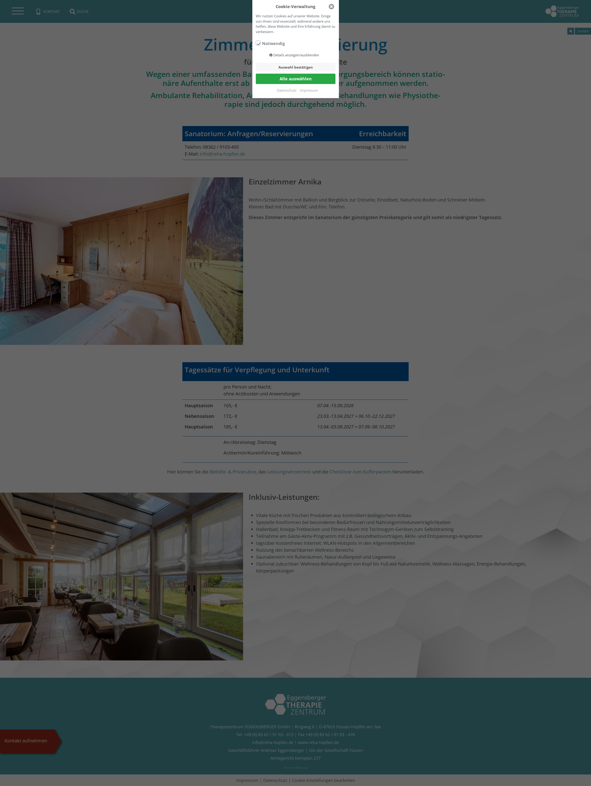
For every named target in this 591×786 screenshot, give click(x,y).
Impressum (309, 90)
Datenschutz (286, 90)
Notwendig (273, 43)
